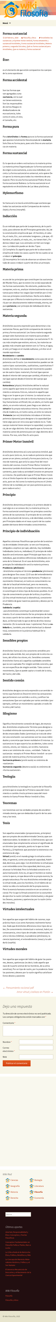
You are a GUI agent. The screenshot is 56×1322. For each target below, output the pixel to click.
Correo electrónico (9, 1049)
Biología (38, 1180)
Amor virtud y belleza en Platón (35, 992)
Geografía (15, 1186)
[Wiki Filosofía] (28, 10)
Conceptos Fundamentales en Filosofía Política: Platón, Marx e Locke (18, 1245)
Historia (14, 1192)
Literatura (39, 1186)
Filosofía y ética (29, 37)
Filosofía (38, 1192)
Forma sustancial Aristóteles (33, 43)
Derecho (14, 1198)
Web (5, 1056)
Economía (39, 1198)
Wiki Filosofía (10, 1316)
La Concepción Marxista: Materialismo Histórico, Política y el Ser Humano (17, 1262)
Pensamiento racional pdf (18, 987)
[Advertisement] (38, 100)
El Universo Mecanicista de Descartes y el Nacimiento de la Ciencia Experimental (18, 1272)
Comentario (9, 1023)
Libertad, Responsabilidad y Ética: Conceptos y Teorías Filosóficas (16, 1235)
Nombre (7, 1042)
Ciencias (14, 1180)
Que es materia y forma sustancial (27, 49)
